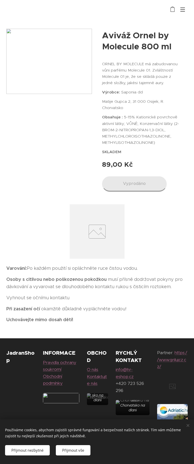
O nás (92, 369)
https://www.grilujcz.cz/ (172, 359)
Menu (183, 9)
